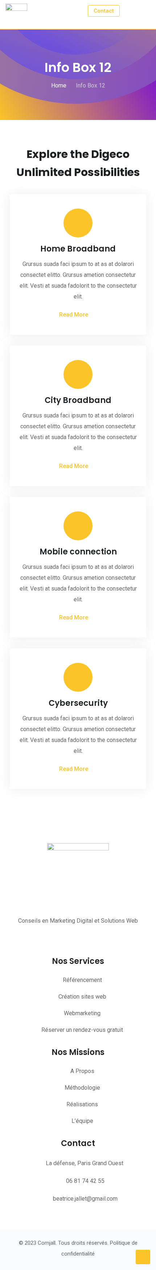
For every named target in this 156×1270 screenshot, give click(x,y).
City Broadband (78, 400)
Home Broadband (78, 248)
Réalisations (82, 1104)
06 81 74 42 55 (85, 1180)
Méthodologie (82, 1087)
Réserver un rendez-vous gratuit (82, 1029)
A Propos (82, 1071)
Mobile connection (78, 551)
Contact (104, 11)
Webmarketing (82, 1013)
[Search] (131, 10)
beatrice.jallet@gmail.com (85, 1198)
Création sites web (82, 996)
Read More (73, 314)
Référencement (82, 980)
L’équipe (82, 1120)
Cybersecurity (78, 703)
